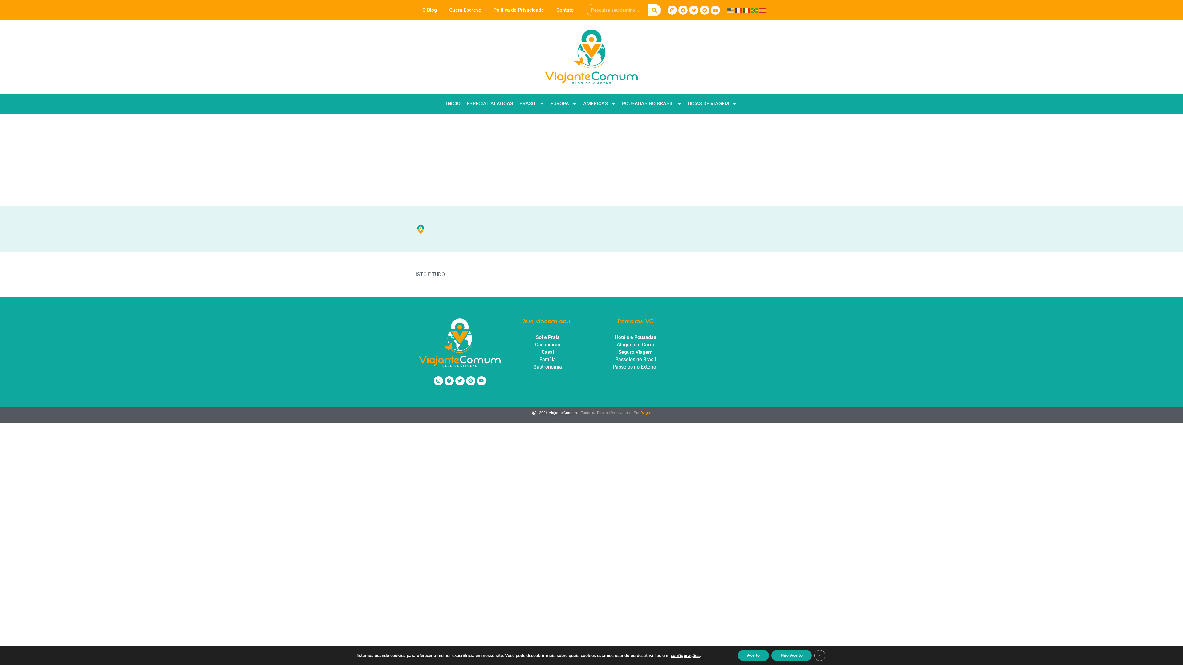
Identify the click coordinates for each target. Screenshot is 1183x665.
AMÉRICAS (595, 104)
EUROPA (560, 104)
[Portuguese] (755, 10)
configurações (685, 655)
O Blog (429, 10)
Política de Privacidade (519, 10)
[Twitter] (693, 10)
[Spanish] (763, 10)
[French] (739, 10)
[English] (731, 10)
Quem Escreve (465, 10)
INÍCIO (453, 104)
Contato (565, 10)
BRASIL (527, 104)
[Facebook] (683, 10)
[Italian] (747, 10)
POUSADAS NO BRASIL (648, 104)
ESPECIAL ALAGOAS (490, 104)
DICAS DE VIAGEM (708, 104)
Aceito (753, 655)
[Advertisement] (591, 160)
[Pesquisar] (654, 10)
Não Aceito (792, 655)
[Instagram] (672, 10)
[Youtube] (715, 10)
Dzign (645, 413)
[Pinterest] (704, 10)
